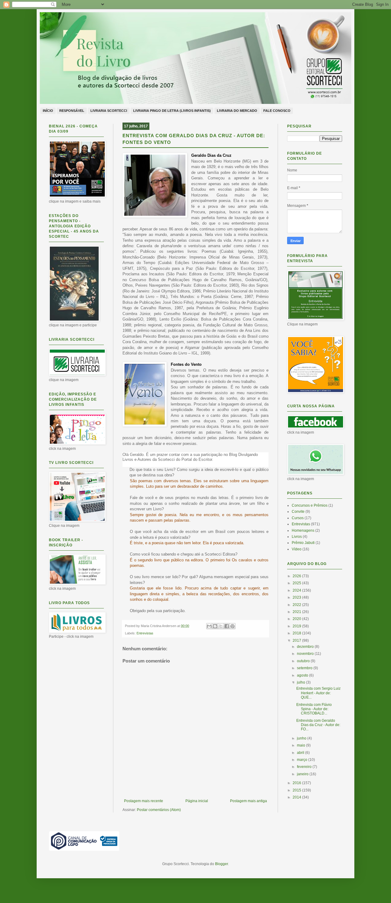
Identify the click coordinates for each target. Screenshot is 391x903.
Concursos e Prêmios (309, 505)
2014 (297, 797)
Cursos (298, 518)
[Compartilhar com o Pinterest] (232, 626)
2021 (297, 612)
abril (301, 753)
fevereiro (304, 767)
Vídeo (296, 549)
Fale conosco (277, 110)
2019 (297, 626)
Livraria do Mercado (237, 110)
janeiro (303, 774)
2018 (297, 633)
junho (302, 738)
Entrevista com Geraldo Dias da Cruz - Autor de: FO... (318, 725)
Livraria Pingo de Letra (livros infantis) (172, 110)
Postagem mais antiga (248, 801)
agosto (303, 675)
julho (301, 682)
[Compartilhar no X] (221, 626)
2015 (297, 790)
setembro (305, 668)
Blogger (221, 864)
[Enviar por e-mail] (209, 626)
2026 (297, 576)
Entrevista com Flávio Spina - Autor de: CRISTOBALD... (314, 709)
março (302, 760)
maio (301, 745)
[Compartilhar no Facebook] (227, 626)
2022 (297, 605)
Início (48, 110)
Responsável (71, 110)
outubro (304, 661)
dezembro (306, 646)
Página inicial (196, 801)
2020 (297, 619)
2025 (297, 583)
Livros (297, 536)
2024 (297, 590)
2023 (297, 597)
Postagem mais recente (143, 801)
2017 (297, 640)
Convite (298, 511)
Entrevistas (145, 633)
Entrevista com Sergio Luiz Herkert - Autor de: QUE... (318, 692)
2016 (297, 783)
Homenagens (303, 530)
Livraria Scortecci (108, 110)
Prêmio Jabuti (303, 543)
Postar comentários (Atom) (159, 810)
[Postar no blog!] (215, 626)
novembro (306, 654)
